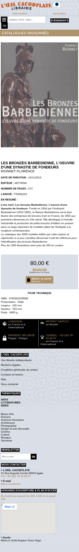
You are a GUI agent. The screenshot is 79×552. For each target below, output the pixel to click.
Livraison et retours (12, 374)
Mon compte (20, 14)
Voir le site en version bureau (20, 545)
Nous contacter (10, 384)
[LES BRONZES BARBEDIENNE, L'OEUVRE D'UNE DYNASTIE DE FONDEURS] (39, 148)
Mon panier (59, 14)
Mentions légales (11, 364)
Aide (3, 379)
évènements (59, 20)
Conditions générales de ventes (19, 369)
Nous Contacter (11, 483)
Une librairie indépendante (16, 360)
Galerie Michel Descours (17, 550)
